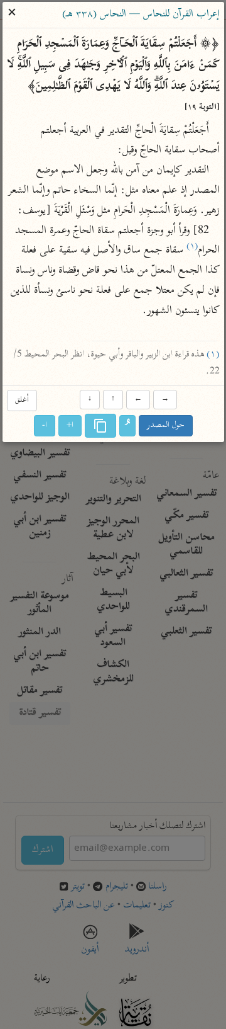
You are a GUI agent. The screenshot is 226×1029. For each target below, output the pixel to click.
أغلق (21, 401)
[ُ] (127, 425)
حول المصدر (166, 425)
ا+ (70, 425)
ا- (44, 425)
